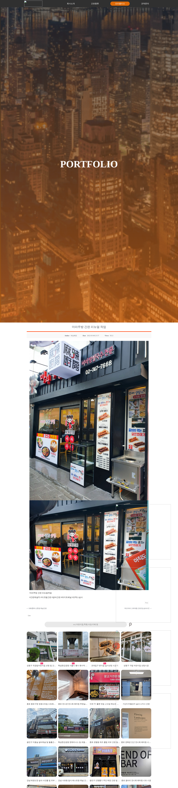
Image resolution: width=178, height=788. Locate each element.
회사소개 (71, 4)
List (29, 615)
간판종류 (95, 4)
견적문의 (145, 4)
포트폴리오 (120, 4)
